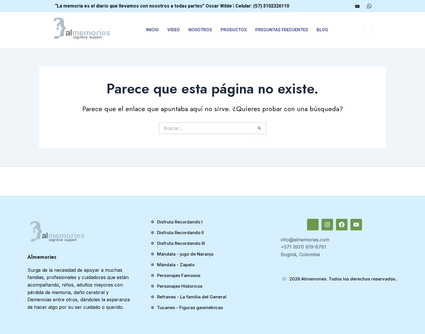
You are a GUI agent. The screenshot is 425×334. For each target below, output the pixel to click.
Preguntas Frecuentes (281, 29)
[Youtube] (357, 6)
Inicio (152, 29)
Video (173, 29)
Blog (322, 29)
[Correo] (324, 6)
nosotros (200, 29)
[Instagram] (335, 6)
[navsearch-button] (368, 30)
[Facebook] (346, 6)
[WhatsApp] (369, 6)
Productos (234, 29)
